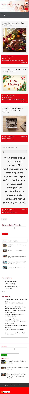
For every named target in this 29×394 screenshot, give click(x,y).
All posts (4, 219)
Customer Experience (11, 281)
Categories (15, 241)
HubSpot (23, 385)
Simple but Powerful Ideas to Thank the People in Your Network (12, 110)
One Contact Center (7, 58)
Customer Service (10, 284)
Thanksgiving (14, 60)
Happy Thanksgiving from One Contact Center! (13, 24)
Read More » (24, 62)
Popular (9, 241)
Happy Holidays (21, 60)
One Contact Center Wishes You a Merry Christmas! (14, 70)
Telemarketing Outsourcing (12, 286)
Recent (4, 241)
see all (3, 291)
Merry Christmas (13, 99)
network (12, 140)
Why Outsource (10, 283)
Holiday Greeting (7, 60)
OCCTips (8, 288)
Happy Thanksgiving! (9, 147)
